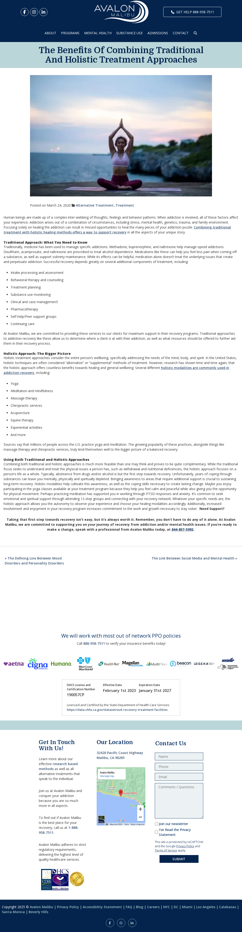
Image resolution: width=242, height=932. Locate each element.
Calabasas (227, 907)
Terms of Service (166, 850)
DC (176, 907)
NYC (166, 907)
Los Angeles (205, 907)
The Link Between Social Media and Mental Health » (194, 558)
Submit (179, 859)
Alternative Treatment (95, 205)
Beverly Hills (38, 912)
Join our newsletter (173, 824)
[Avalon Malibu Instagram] (34, 12)
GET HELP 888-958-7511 (195, 12)
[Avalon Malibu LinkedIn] (43, 12)
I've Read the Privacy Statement (175, 832)
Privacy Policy (185, 846)
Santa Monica (13, 912)
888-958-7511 (94, 643)
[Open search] (195, 33)
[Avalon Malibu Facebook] (25, 12)
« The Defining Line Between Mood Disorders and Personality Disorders (34, 560)
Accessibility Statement (102, 907)
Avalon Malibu (41, 907)
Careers (153, 907)
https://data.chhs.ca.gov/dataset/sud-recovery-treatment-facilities (117, 709)
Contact (181, 33)
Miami (187, 907)
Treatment (125, 205)
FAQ (129, 907)
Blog (139, 907)
